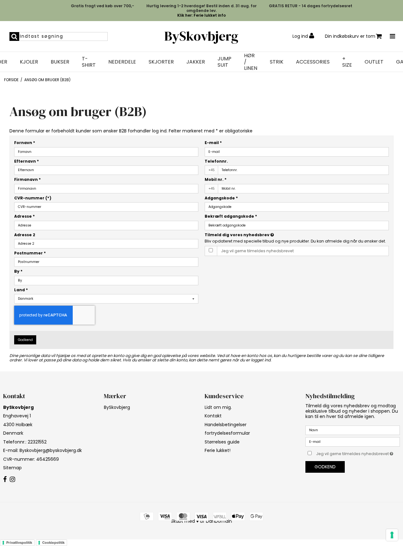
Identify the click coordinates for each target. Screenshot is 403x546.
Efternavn (26, 161)
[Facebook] (5, 479)
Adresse (24, 216)
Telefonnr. (216, 161)
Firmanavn (27, 179)
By (18, 271)
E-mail (213, 142)
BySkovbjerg (201, 36)
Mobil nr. (216, 179)
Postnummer (30, 253)
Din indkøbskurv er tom (350, 36)
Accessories (313, 62)
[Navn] (352, 430)
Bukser (60, 62)
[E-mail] (352, 441)
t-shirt (89, 62)
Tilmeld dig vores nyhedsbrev (263, 234)
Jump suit (224, 62)
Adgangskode (221, 198)
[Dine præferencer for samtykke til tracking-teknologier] (392, 535)
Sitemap (12, 468)
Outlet (374, 62)
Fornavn (24, 142)
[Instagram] (12, 479)
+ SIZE (347, 62)
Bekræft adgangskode (231, 216)
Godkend (25, 339)
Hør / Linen (250, 62)
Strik (276, 62)
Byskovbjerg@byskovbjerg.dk (51, 450)
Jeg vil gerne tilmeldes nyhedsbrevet (257, 251)
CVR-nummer (32, 198)
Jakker (195, 62)
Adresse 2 (24, 234)
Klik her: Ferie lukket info (201, 15)
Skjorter (161, 62)
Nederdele (122, 62)
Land (21, 289)
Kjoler (29, 62)
